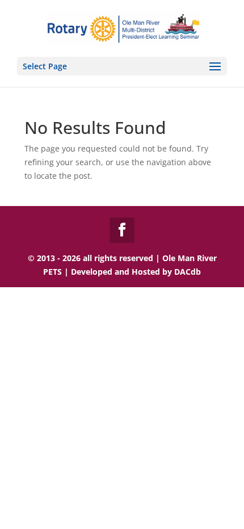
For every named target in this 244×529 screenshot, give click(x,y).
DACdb (187, 271)
